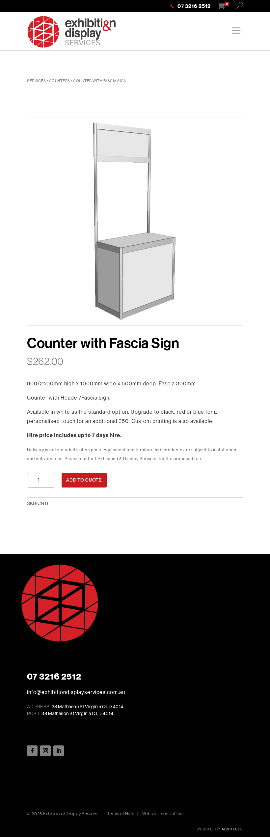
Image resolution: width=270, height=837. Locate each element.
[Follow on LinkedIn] (58, 750)
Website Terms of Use (163, 813)
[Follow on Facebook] (32, 750)
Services (36, 80)
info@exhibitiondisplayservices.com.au (76, 692)
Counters (59, 80)
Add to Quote (84, 480)
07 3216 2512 (194, 6)
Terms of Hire (120, 813)
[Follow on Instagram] (45, 750)
